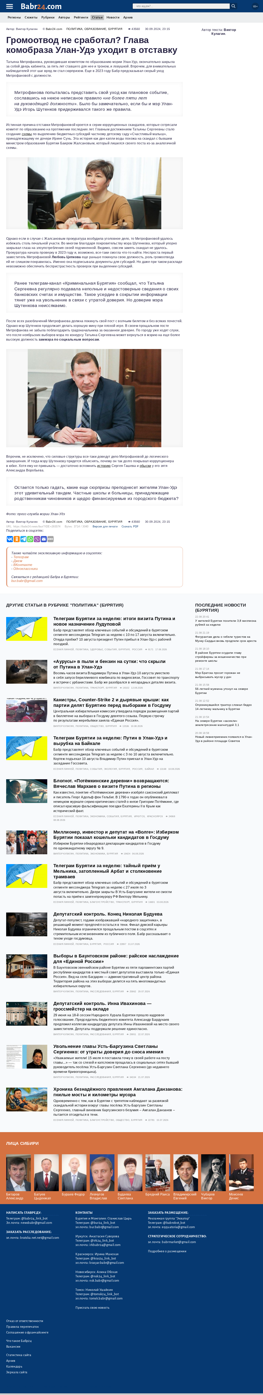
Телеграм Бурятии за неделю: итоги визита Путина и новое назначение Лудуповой (114, 621)
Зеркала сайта (16, 1372)
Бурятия (115, 29)
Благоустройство (102, 902)
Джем (17, 561)
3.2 (31, 1386)
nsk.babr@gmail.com (104, 1280)
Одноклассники (25, 568)
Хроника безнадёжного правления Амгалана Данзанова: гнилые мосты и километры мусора (117, 1092)
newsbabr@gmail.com (36, 1222)
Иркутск (139, 816)
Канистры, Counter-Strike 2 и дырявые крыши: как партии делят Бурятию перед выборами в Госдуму (112, 702)
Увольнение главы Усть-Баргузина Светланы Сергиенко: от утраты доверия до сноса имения (108, 1049)
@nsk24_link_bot (103, 1276)
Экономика (97, 816)
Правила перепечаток (22, 1326)
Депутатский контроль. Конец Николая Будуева (108, 914)
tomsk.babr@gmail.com (105, 1298)
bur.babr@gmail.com (27, 581)
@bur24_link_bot (103, 1222)
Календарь (14, 1366)
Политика (74, 29)
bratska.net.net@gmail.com (39, 1237)
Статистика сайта (18, 1355)
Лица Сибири (22, 1143)
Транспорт (97, 688)
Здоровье (96, 649)
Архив (128, 17)
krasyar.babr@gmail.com (106, 1262)
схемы (27, 134)
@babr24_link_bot (34, 1218)
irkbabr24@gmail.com (104, 1245)
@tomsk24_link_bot (105, 1294)
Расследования (100, 991)
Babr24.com (54, 29)
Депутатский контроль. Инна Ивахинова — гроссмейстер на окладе (102, 1006)
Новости (112, 17)
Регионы (14, 17)
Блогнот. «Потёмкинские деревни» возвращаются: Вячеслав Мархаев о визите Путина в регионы (111, 783)
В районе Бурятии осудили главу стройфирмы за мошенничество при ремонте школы (220, 656)
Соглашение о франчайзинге (27, 1332)
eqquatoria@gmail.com (178, 1227)
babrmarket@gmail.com (179, 1242)
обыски (145, 466)
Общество (97, 726)
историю (104, 466)
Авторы (64, 17)
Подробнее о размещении (167, 1251)
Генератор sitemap (100, 1386)
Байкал (149, 769)
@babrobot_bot (174, 1222)
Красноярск (155, 816)
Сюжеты (31, 17)
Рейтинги (81, 17)
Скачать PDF (130, 526)
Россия (137, 649)
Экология (110, 769)
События (111, 649)
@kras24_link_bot (103, 1258)
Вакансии (13, 1346)
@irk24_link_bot (102, 1240)
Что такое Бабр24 (19, 1341)
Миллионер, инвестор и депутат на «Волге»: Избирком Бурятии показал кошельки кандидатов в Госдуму (116, 834)
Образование (95, 29)
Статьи (97, 17)
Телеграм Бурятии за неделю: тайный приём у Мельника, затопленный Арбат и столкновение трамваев (107, 871)
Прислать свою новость (92, 1307)
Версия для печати (105, 526)
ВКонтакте (22, 565)
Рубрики (47, 17)
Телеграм (21, 557)
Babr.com (41, 6)
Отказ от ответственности (24, 1321)
